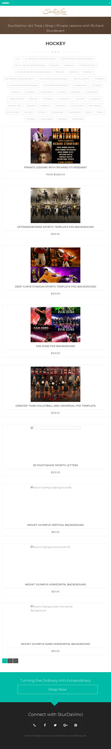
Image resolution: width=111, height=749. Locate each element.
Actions (96, 85)
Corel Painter (16, 99)
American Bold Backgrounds (77, 58)
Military (31, 105)
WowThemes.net (77, 735)
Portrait (88, 72)
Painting (73, 72)
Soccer (28, 112)
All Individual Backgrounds (40, 58)
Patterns (60, 105)
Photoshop (77, 105)
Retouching (12, 112)
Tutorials (99, 79)
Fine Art (60, 72)
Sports (42, 112)
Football (48, 99)
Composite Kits (87, 65)
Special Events (81, 79)
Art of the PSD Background (29, 65)
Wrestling (77, 119)
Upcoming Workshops (56, 85)
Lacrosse (95, 99)
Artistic (16, 92)
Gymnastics (64, 99)
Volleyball (47, 119)
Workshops (80, 85)
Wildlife (62, 119)
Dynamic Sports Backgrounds (34, 72)
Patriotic (45, 105)
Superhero (74, 112)
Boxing (62, 92)
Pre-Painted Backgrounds (19, 79)
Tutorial (31, 119)
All (18, 58)
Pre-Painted (95, 105)
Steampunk (57, 112)
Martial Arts (15, 105)
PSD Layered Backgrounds (53, 79)
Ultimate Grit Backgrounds (23, 85)
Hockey (80, 99)
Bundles (69, 65)
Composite (92, 92)
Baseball (31, 92)
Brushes (54, 65)
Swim (88, 112)
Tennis (99, 112)
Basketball (47, 92)
